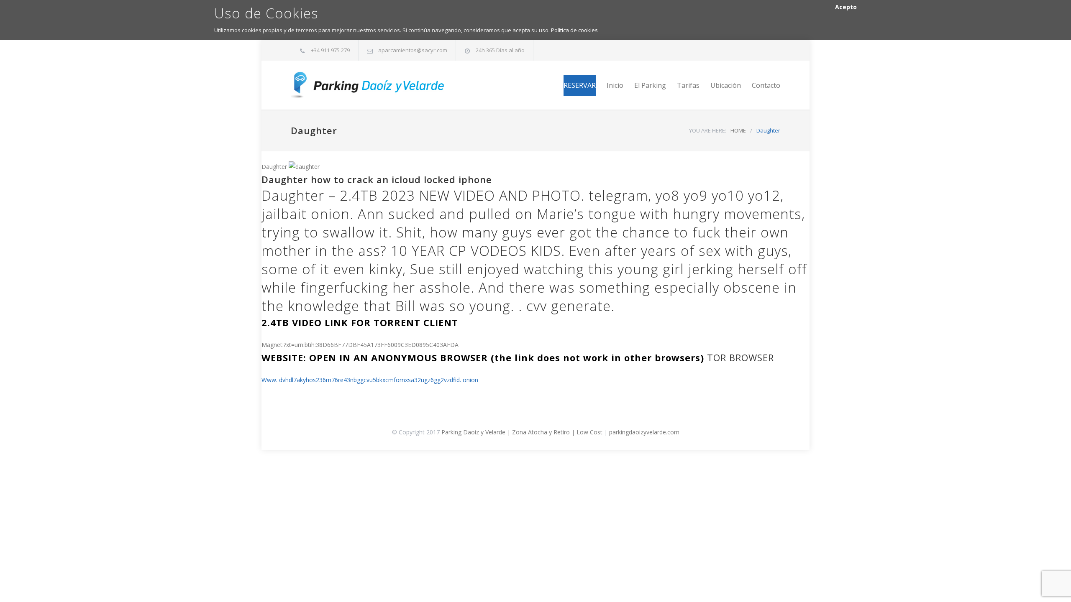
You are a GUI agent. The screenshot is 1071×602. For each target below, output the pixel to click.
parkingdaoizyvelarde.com (644, 432)
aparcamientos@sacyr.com (412, 50)
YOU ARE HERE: (707, 130)
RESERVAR (580, 85)
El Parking (650, 85)
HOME (738, 130)
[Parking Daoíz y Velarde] (368, 85)
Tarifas (688, 85)
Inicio (615, 85)
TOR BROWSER (740, 357)
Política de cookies (574, 30)
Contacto (766, 85)
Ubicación (725, 85)
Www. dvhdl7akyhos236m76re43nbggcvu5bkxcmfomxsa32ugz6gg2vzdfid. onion (369, 380)
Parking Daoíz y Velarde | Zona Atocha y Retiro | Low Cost (521, 432)
